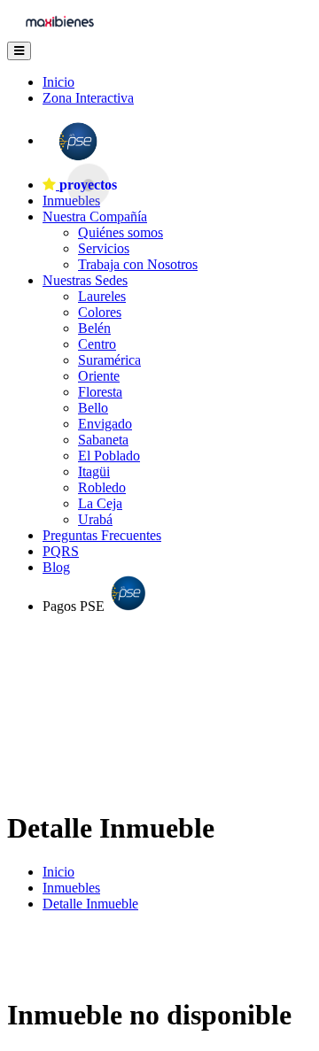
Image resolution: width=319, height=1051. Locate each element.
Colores (99, 312)
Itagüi (94, 471)
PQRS (61, 551)
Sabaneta (103, 439)
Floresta (100, 391)
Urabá (95, 519)
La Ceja (100, 503)
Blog (56, 567)
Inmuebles (71, 887)
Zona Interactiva (88, 97)
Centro (97, 344)
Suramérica (109, 359)
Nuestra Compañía (95, 216)
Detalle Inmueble (90, 903)
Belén (94, 328)
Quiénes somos (120, 232)
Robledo (102, 487)
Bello (93, 407)
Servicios (103, 248)
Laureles (102, 296)
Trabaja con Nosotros (138, 264)
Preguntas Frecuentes (102, 535)
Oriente (99, 375)
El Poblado (109, 455)
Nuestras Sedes (85, 280)
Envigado (105, 423)
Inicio (58, 81)
